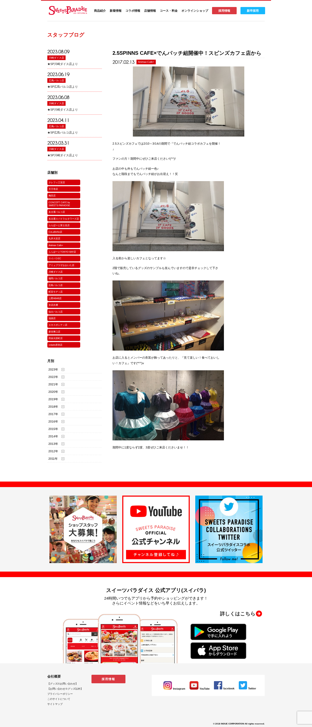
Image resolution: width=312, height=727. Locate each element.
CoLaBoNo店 (55, 232)
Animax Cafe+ (56, 245)
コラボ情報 (132, 10)
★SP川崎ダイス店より (62, 64)
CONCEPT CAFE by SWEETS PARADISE (59, 204)
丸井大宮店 (54, 238)
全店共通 (53, 305)
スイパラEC (55, 258)
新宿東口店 (54, 331)
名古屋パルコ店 (57, 212)
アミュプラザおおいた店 (61, 265)
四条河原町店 (56, 338)
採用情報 (224, 10)
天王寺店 (53, 189)
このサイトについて (58, 698)
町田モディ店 (56, 291)
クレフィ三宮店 (57, 182)
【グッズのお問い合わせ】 (62, 683)
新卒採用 (253, 10)
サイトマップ (55, 704)
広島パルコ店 (56, 80)
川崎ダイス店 (56, 57)
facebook (229, 688)
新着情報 (116, 10)
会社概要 (54, 676)
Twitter (252, 688)
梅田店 (52, 195)
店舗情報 (150, 10)
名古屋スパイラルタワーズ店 (64, 218)
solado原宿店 (55, 345)
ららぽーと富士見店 (59, 225)
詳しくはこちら (238, 613)
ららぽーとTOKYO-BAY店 (62, 252)
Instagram (179, 688)
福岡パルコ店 (56, 278)
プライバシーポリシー (60, 693)
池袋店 (52, 318)
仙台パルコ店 (56, 311)
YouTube (205, 688)
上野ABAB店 (55, 298)
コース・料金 (169, 10)
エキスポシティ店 (58, 325)
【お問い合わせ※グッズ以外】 (65, 688)
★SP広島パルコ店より (62, 86)
